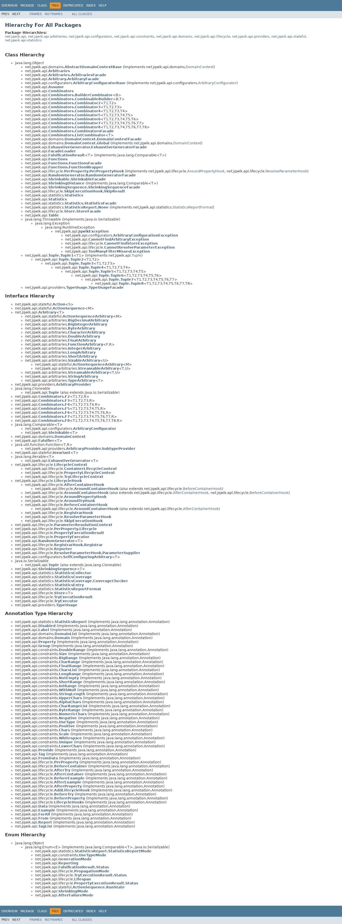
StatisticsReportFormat (193, 207)
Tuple (136, 255)
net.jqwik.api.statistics (23, 40)
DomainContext (200, 67)
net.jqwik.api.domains (174, 36)
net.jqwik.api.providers (250, 36)
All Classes (82, 14)
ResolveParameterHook (286, 171)
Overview (10, 5)
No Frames (54, 14)
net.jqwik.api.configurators (90, 36)
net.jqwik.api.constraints (134, 36)
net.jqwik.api (15, 36)
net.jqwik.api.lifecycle (212, 36)
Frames (36, 14)
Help (102, 5)
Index (91, 5)
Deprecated (73, 5)
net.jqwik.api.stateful (288, 36)
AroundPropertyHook (206, 171)
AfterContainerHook (191, 493)
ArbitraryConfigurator (217, 83)
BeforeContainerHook (202, 489)
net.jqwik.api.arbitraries (47, 36)
